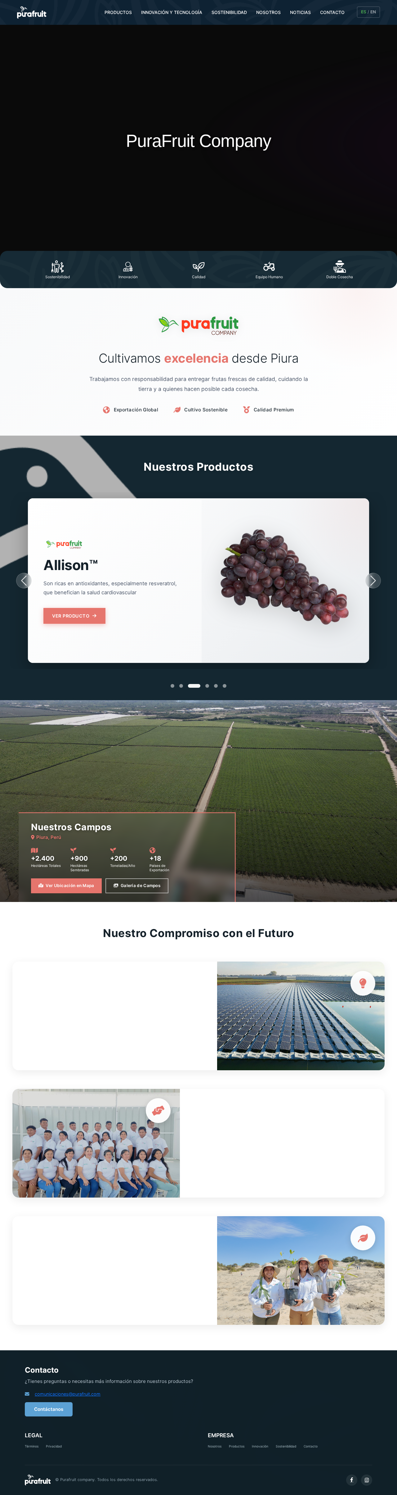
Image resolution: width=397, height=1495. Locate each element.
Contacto (311, 1446)
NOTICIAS (300, 12)
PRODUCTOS (118, 12)
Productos (236, 1446)
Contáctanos (48, 1409)
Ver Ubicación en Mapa (70, 885)
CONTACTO (332, 12)
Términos (31, 1446)
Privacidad (54, 1446)
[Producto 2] (181, 686)
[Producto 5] (216, 686)
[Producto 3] (190, 686)
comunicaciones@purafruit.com (67, 1394)
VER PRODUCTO (70, 620)
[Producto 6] (224, 686)
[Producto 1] (172, 686)
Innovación (260, 1446)
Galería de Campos (140, 885)
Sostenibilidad (286, 1446)
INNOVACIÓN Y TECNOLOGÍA (171, 12)
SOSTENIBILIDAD (229, 12)
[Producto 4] (203, 686)
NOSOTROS (268, 12)
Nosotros (214, 1446)
